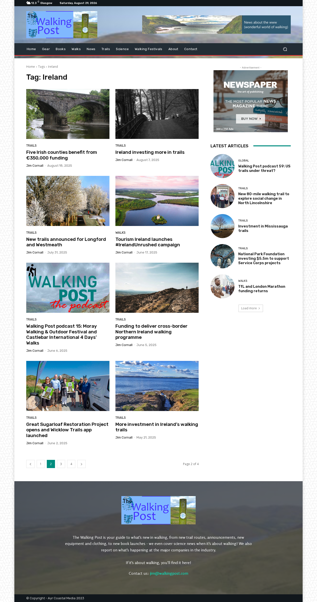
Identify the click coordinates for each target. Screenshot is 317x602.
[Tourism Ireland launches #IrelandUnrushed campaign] (157, 201)
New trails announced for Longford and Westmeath (66, 242)
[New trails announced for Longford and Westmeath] (67, 201)
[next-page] (81, 464)
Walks (120, 232)
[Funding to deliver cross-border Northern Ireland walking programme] (157, 288)
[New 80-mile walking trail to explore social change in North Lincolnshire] (223, 196)
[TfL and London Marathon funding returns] (223, 286)
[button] (285, 49)
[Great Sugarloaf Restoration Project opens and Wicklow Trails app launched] (67, 386)
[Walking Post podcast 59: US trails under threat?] (223, 166)
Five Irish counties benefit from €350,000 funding (61, 155)
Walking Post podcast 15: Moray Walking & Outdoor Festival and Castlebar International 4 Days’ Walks (61, 334)
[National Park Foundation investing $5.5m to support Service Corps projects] (223, 256)
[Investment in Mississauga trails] (223, 226)
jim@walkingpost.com (169, 573)
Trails (31, 145)
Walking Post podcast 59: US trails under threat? (264, 168)
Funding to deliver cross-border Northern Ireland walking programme (151, 331)
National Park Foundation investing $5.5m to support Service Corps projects (263, 258)
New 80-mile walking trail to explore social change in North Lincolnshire (263, 198)
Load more (249, 308)
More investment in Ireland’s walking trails (156, 427)
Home (30, 66)
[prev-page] (30, 464)
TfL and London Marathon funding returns (261, 288)
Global (243, 160)
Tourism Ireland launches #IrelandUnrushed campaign (147, 242)
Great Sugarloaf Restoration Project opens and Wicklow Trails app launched (67, 430)
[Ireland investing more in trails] (157, 114)
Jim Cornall (34, 165)
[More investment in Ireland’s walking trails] (157, 386)
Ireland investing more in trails (150, 152)
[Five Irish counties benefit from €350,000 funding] (67, 114)
